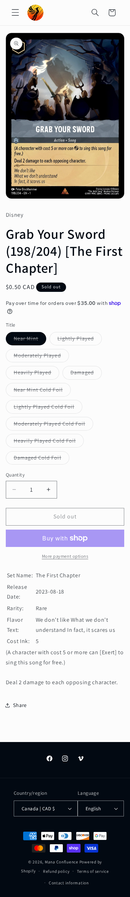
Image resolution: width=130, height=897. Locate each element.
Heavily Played (37, 373)
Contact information (69, 882)
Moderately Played (41, 357)
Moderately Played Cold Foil (53, 425)
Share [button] (20, 705)
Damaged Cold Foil (41, 459)
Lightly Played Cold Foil (48, 408)
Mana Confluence (61, 861)
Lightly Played (79, 340)
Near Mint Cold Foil (42, 391)
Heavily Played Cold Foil (49, 442)
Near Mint (30, 340)
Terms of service (93, 871)
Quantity (15, 474)
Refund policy (56, 871)
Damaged (85, 373)
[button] (15, 12)
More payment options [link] (65, 556)
